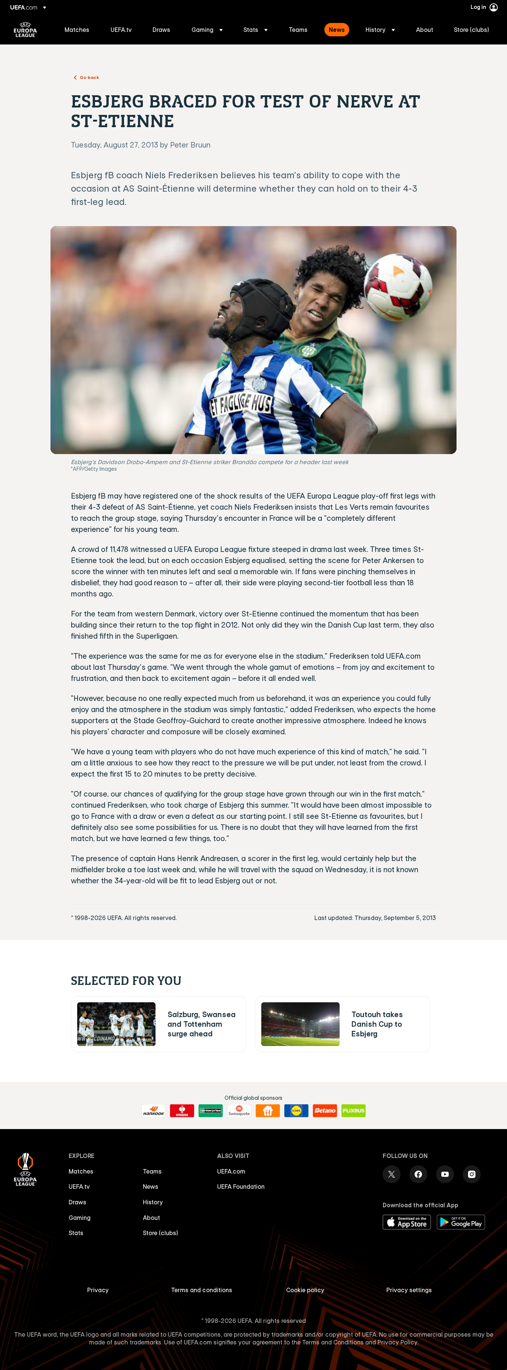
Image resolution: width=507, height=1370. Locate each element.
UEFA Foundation (241, 1186)
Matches (81, 1171)
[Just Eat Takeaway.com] (268, 1111)
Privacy (98, 1290)
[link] (77, 30)
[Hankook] (153, 1111)
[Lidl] (296, 1111)
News (150, 1186)
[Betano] (325, 1111)
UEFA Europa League (25, 29)
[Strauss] (182, 1111)
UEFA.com (231, 1171)
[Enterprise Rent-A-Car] (211, 1111)
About (151, 1217)
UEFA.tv (79, 1186)
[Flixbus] (353, 1111)
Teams (152, 1171)
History (153, 1202)
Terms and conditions (201, 1290)
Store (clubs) (160, 1233)
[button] (207, 30)
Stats (76, 1233)
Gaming (80, 1217)
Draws (77, 1202)
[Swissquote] (239, 1111)
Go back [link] (89, 77)
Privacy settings (409, 1290)
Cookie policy (305, 1290)
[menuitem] (78, 30)
